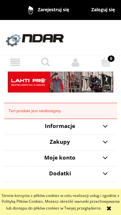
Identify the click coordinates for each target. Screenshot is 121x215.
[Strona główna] (60, 37)
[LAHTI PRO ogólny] (60, 81)
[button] (15, 62)
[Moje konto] (76, 62)
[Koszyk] (106, 62)
